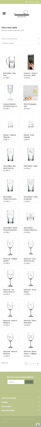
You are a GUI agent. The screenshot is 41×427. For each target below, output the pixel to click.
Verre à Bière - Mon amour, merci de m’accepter (9, 167)
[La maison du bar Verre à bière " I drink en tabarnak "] (30, 185)
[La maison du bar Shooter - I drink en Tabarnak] (10, 123)
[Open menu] (4, 13)
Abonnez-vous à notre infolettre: (20, 377)
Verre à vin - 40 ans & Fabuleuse (10, 321)
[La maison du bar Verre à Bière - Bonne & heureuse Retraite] (10, 216)
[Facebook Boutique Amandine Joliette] (18, 388)
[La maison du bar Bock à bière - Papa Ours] (10, 61)
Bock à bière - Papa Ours (9, 74)
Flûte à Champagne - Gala (30, 105)
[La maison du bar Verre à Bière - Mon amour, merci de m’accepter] (10, 154)
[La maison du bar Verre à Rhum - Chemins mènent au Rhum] (30, 216)
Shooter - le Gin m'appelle (29, 136)
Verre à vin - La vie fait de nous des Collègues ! (30, 260)
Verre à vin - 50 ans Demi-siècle (30, 321)
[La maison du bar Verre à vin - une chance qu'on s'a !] (10, 278)
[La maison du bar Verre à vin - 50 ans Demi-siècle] (30, 309)
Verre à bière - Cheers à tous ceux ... (10, 198)
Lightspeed (5, 421)
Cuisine (10, 30)
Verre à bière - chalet (30, 166)
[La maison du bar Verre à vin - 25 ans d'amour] (30, 278)
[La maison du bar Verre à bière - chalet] (30, 154)
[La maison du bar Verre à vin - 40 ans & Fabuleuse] (10, 309)
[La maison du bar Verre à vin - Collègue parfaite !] (10, 247)
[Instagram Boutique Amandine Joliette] (22, 388)
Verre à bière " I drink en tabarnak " (30, 198)
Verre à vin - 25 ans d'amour (30, 291)
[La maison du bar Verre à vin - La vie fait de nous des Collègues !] (30, 247)
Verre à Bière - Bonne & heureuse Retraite (10, 229)
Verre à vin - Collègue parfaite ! (10, 260)
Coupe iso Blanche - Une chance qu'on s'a (10, 105)
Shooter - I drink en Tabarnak (9, 136)
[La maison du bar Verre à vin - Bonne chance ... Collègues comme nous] (30, 340)
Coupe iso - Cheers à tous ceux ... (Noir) (30, 74)
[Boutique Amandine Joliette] (24, 13)
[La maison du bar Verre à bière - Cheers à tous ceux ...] (10, 185)
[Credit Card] (37, 424)
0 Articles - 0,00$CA (33, 2)
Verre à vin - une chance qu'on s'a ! (9, 291)
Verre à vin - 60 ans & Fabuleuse (10, 352)
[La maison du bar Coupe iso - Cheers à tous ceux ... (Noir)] (30, 61)
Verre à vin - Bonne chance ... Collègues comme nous (30, 353)
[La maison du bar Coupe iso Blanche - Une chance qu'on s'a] (10, 92)
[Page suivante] (37, 363)
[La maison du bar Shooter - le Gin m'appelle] (30, 123)
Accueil (4, 30)
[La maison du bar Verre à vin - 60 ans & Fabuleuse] (10, 340)
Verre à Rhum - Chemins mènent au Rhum (30, 229)
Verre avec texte (18, 30)
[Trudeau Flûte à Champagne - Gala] (30, 92)
